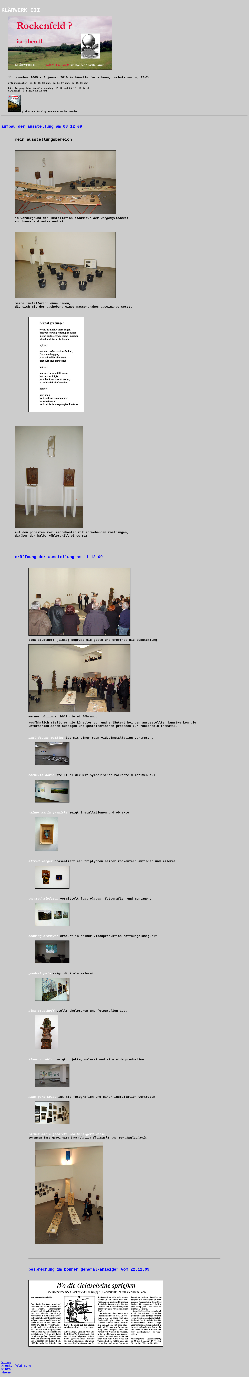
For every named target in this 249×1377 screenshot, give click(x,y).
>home (6, 1372)
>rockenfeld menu (16, 1366)
